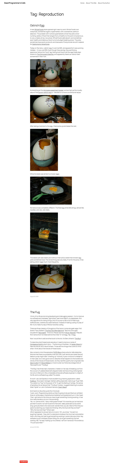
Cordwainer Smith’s (36, 344)
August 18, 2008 (34, 296)
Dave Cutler (34, 363)
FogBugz (33, 381)
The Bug (77, 338)
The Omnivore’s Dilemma (45, 54)
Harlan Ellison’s (76, 344)
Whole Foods (39, 29)
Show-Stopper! (70, 333)
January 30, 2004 (34, 427)
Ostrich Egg (37, 25)
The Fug (35, 312)
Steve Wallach (46, 363)
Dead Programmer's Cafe (14, 3)
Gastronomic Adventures (40, 44)
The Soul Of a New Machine (54, 331)
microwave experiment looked (53, 90)
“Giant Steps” (62, 387)
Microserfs (42, 333)
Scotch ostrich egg (44, 92)
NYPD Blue (57, 352)
